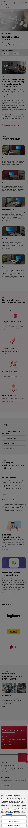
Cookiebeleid (9, 814)
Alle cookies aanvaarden (14, 825)
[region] (14, 809)
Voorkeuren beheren (14, 817)
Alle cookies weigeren (14, 821)
